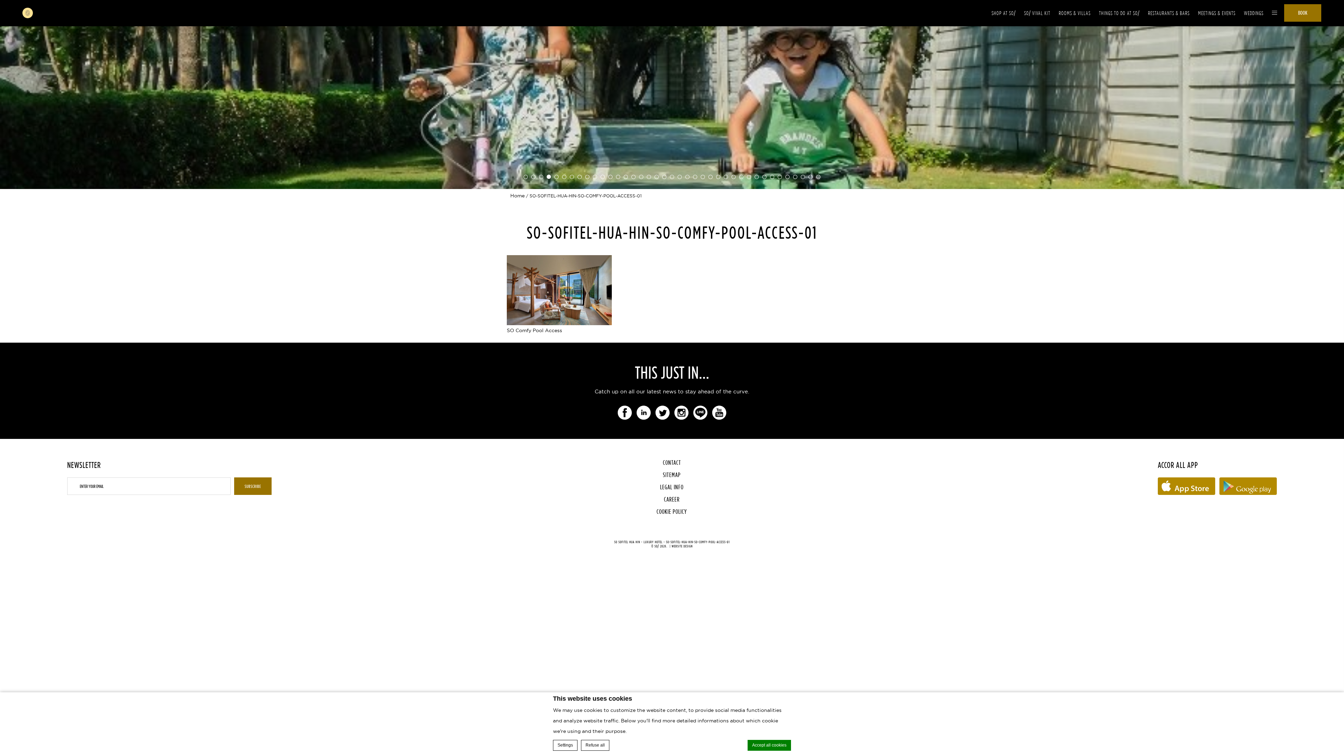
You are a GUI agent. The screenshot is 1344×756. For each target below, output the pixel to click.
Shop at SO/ (1004, 13)
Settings (565, 745)
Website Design (682, 546)
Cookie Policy (672, 511)
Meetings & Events (1217, 13)
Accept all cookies (769, 745)
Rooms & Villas (1075, 13)
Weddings (1254, 13)
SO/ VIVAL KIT (1037, 13)
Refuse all (595, 745)
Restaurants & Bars (1169, 13)
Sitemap (672, 474)
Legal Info (672, 487)
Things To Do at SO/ (1119, 13)
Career (672, 499)
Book (1302, 13)
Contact (672, 462)
